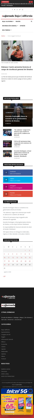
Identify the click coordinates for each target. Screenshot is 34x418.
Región (18, 21)
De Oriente (28, 317)
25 (8, 264)
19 (13, 261)
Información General (9, 26)
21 (21, 261)
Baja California (7, 21)
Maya (21, 317)
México (3, 342)
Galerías (3, 354)
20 (17, 261)
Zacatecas (18, 319)
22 (25, 261)
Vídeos (3, 356)
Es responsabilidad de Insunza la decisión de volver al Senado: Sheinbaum (17, 228)
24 (4, 264)
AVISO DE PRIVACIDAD (7, 376)
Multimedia (6, 30)
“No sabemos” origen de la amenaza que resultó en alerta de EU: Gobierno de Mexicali (17, 213)
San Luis (3, 319)
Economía (4, 344)
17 (4, 261)
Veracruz (10, 319)
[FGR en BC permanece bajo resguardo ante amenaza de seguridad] (8, 144)
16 (29, 257)
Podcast (3, 359)
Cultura (3, 346)
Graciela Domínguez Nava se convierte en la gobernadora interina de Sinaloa (16, 119)
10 (4, 257)
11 (8, 257)
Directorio (4, 371)
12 (13, 257)
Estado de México (6, 317)
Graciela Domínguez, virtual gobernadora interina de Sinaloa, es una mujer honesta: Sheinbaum (17, 223)
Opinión (22, 26)
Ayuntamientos (5, 332)
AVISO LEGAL (5, 374)
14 (21, 257)
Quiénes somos (5, 369)
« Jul (4, 276)
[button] (30, 2)
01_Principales (9, 112)
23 (29, 261)
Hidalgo (16, 317)
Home (3, 36)
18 (8, 261)
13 (17, 257)
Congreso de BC (6, 334)
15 (25, 257)
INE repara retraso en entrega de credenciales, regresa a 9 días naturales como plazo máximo (16, 233)
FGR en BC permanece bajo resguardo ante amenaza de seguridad (22, 143)
